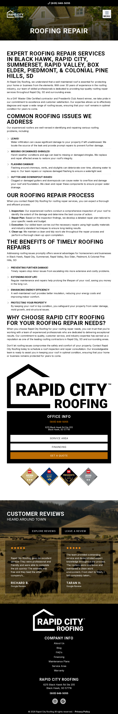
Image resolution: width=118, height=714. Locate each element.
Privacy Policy (82, 711)
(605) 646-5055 (60, 3)
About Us (59, 643)
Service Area (59, 438)
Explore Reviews (44, 531)
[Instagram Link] (55, 701)
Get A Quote (59, 455)
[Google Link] (63, 701)
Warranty (59, 670)
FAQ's (59, 652)
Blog (59, 647)
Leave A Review (75, 531)
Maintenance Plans (59, 661)
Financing (59, 447)
